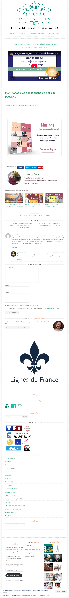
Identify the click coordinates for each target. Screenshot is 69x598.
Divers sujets (8, 468)
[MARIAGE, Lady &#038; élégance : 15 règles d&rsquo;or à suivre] (54, 198)
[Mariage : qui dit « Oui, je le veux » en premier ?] (34, 198)
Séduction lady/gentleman (11, 509)
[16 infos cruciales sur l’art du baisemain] (57, 577)
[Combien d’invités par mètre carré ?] (48, 558)
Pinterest (40, 167)
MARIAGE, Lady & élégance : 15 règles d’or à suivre (54, 205)
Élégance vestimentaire (11, 472)
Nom (7, 285)
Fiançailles (8, 478)
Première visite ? (54, 33)
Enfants (7, 475)
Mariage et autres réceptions (41, 215)
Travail (7, 516)
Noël (6, 502)
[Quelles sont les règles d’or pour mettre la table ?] (48, 586)
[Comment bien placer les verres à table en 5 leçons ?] (48, 577)
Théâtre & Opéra (9, 512)
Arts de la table (9, 458)
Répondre (14, 247)
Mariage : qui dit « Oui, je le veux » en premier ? (32, 205)
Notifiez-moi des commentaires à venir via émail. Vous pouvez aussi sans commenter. (33, 308)
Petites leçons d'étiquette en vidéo (13, 505)
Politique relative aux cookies (43, 595)
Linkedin (33, 167)
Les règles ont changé (10, 492)
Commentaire (9, 267)
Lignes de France (48, 37)
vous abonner (47, 308)
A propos (22, 33)
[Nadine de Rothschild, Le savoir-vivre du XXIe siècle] (57, 586)
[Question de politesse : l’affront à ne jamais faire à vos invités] (48, 567)
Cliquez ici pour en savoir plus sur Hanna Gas (17, 328)
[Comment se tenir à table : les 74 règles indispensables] (57, 567)
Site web (7, 299)
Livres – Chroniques (10, 495)
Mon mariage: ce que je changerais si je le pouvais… (34, 44)
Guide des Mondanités (37, 33)
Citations (7, 465)
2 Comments (43, 47)
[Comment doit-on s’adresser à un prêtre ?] (48, 548)
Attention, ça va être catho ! (31, 105)
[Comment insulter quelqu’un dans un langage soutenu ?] (57, 558)
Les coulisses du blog (10, 488)
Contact (11, 33)
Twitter (27, 167)
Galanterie (7, 482)
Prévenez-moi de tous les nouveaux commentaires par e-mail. (22, 305)
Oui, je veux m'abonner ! (13, 575)
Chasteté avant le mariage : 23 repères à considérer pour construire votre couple (14, 206)
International (8, 485)
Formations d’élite (32, 37)
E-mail (7, 292)
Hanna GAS (27, 47)
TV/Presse (18, 37)
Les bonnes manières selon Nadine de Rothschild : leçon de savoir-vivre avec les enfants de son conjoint (21, 225)
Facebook (21, 167)
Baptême (7, 461)
